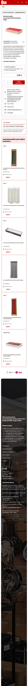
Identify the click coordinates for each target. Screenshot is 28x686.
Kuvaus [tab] (8, 122)
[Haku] (18, 2)
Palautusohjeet (6, 458)
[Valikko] (26, 2)
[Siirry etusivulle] (4, 2)
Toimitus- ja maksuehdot (8, 452)
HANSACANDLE (14, 41)
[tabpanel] (14, 130)
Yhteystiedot (5, 446)
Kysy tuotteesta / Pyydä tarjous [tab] (15, 126)
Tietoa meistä (6, 455)
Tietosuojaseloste (6, 449)
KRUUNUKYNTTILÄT (20, 12)
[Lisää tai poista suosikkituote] (23, 42)
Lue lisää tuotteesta (9, 61)
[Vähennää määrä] (4, 82)
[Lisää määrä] (10, 82)
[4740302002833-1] (14, 31)
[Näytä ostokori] (22, 2)
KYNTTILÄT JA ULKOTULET (7, 12)
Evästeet (4, 461)
